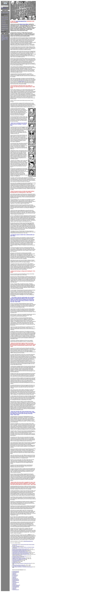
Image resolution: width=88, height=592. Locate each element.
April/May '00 (14, 584)
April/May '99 (14, 588)
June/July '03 (14, 573)
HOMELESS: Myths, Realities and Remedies (19, 558)
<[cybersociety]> (14, 561)
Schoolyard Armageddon (16, 560)
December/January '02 (15, 579)
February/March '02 (15, 578)
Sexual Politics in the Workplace (17, 559)
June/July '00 (14, 583)
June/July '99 (14, 587)
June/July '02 (14, 576)
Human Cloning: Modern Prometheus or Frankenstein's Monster (21, 563)
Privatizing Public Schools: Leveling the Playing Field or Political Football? (23, 544)
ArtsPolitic (13, 562)
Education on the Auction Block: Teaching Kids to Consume (21, 549)
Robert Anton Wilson (24, 24)
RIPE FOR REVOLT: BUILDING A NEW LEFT (19, 550)
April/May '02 (14, 577)
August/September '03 (15, 572)
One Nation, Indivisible (15, 546)
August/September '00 (15, 582)
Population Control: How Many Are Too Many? (19, 557)
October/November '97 (15, 589)
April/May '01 (14, 581)
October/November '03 (15, 571)
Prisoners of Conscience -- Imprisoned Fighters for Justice (21, 554)
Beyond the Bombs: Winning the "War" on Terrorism (20, 548)
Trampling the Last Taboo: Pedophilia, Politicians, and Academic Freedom (23, 547)
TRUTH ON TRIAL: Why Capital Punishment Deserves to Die (21, 552)
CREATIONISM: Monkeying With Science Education (20, 553)
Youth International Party (21, 21)
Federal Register (21, 81)
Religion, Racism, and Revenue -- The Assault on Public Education (22, 566)
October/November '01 (15, 580)
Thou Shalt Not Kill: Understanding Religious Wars (19, 551)
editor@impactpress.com (28, 541)
